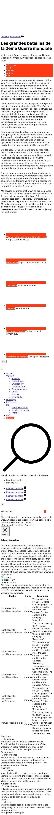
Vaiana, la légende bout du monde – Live (26, 237)
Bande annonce (19, 389)
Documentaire (18, 386)
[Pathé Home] (26, 260)
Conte (15, 391)
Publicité (16, 378)
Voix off (10, 376)
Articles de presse (20, 410)
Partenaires (12, 482)
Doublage (11, 399)
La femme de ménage (17, 356)
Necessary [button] (6, 577)
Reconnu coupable (15, 331)
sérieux (9, 73)
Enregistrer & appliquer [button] (12, 812)
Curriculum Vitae (20, 407)
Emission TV (18, 383)
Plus (4, 361)
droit (8, 67)
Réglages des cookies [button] (12, 525)
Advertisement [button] (8, 783)
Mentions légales (14, 480)
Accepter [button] (29, 525)
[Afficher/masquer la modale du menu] (2, 369)
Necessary (9, 579)
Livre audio (17, 397)
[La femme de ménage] (26, 354)
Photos (15, 412)
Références (11, 402)
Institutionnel (18, 381)
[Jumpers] (26, 305)
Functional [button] (6, 736)
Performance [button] (7, 752)
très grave (11, 65)
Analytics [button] (5, 768)
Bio (7, 404)
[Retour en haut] (2, 514)
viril (8, 75)
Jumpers (10, 308)
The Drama (11, 285)
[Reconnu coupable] (26, 328)
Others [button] (4, 799)
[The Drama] (26, 282)
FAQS (9, 415)
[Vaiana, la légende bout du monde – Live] (26, 234)
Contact (10, 418)
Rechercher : (7, 511)
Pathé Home (12, 262)
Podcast (16, 394)
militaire (10, 70)
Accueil (10, 373)
